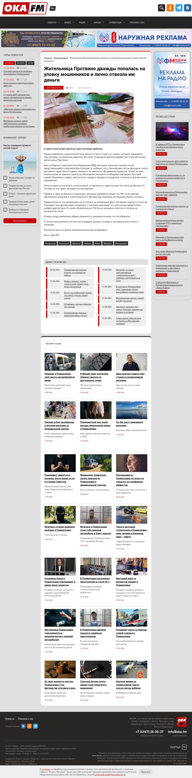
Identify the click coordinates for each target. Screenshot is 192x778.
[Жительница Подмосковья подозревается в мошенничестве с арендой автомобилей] (60, 626)
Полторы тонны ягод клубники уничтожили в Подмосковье (17, 72)
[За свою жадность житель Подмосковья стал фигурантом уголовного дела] (60, 677)
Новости (52, 22)
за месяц (20, 63)
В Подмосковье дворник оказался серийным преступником (93, 633)
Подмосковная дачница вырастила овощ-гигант (75, 314)
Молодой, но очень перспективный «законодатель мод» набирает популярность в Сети (128, 275)
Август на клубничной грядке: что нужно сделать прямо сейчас (78, 295)
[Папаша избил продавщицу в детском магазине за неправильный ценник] (60, 418)
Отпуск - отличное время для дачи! (22, 195)
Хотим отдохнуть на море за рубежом (21, 179)
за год (30, 63)
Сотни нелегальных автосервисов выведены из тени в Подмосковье (172, 162)
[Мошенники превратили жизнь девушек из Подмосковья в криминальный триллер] (95, 471)
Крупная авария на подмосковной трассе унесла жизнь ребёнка (128, 684)
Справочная (115, 22)
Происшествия (61, 57)
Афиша (97, 22)
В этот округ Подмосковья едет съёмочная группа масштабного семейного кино (130, 289)
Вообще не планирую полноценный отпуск (18, 210)
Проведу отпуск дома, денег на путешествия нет (22, 202)
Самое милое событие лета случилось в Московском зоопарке (128, 321)
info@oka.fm (177, 731)
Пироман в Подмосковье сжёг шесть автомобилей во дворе (60, 377)
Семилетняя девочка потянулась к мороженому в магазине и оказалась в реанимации (172, 268)
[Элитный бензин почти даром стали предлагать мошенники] (95, 677)
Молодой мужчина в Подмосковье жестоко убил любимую (172, 193)
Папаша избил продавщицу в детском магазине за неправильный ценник (59, 425)
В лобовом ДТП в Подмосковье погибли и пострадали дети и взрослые (170, 147)
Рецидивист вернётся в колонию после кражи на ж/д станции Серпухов (60, 478)
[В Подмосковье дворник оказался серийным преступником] (95, 626)
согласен (46, 769)
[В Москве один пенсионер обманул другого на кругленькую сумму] (95, 370)
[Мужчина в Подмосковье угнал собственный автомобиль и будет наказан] (95, 523)
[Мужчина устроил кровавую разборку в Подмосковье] (60, 523)
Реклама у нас (137, 22)
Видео (67, 22)
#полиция (64, 243)
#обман (87, 243)
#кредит (108, 243)
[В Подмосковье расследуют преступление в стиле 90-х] (95, 574)
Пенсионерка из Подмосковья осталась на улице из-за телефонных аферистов (130, 480)
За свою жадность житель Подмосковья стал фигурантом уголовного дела (60, 684)
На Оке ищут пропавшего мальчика (129, 424)
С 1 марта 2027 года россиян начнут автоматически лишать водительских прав (17, 97)
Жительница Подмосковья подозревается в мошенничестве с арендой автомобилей (59, 634)
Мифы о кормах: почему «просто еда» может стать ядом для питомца (76, 284)
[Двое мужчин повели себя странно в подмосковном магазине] (131, 370)
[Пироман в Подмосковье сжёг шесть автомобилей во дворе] (60, 370)
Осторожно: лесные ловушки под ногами (77, 305)
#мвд (97, 243)
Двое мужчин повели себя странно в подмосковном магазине (130, 377)
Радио (82, 22)
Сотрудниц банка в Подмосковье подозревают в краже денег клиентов (60, 582)
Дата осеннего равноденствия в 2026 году (18, 84)
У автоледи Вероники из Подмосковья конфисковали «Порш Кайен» (169, 285)
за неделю (9, 63)
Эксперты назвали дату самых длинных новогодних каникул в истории (129, 309)
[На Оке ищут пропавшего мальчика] (131, 418)
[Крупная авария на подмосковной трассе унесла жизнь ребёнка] (131, 677)
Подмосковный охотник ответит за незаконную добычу (75, 272)
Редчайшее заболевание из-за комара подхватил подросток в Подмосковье (170, 178)
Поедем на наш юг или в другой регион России (20, 187)
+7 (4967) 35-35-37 (150, 731)
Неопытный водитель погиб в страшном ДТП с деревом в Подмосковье (170, 223)
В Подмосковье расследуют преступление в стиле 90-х (95, 580)
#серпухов (50, 243)
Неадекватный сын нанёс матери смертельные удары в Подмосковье (95, 425)
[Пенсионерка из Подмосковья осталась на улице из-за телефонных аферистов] (131, 471)
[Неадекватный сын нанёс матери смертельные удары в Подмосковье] (95, 418)
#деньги (76, 243)
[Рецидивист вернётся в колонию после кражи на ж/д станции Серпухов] (60, 471)
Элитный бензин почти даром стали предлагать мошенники (93, 684)
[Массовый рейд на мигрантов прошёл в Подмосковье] (131, 574)
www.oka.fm (97, 755)
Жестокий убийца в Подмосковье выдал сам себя (171, 252)
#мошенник (121, 243)
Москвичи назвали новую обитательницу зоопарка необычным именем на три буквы (19, 123)
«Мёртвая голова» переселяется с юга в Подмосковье (19, 110)
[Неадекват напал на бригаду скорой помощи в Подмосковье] (131, 626)
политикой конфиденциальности (109, 774)
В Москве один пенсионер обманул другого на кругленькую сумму (94, 377)
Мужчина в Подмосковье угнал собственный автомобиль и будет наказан (95, 530)
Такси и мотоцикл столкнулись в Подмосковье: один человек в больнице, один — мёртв (131, 531)
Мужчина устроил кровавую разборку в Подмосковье (60, 528)
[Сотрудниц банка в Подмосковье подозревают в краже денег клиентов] (60, 574)
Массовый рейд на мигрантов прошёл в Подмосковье (127, 582)
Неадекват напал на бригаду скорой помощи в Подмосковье (131, 633)
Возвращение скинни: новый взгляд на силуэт (130, 299)
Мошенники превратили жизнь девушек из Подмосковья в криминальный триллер (93, 480)
